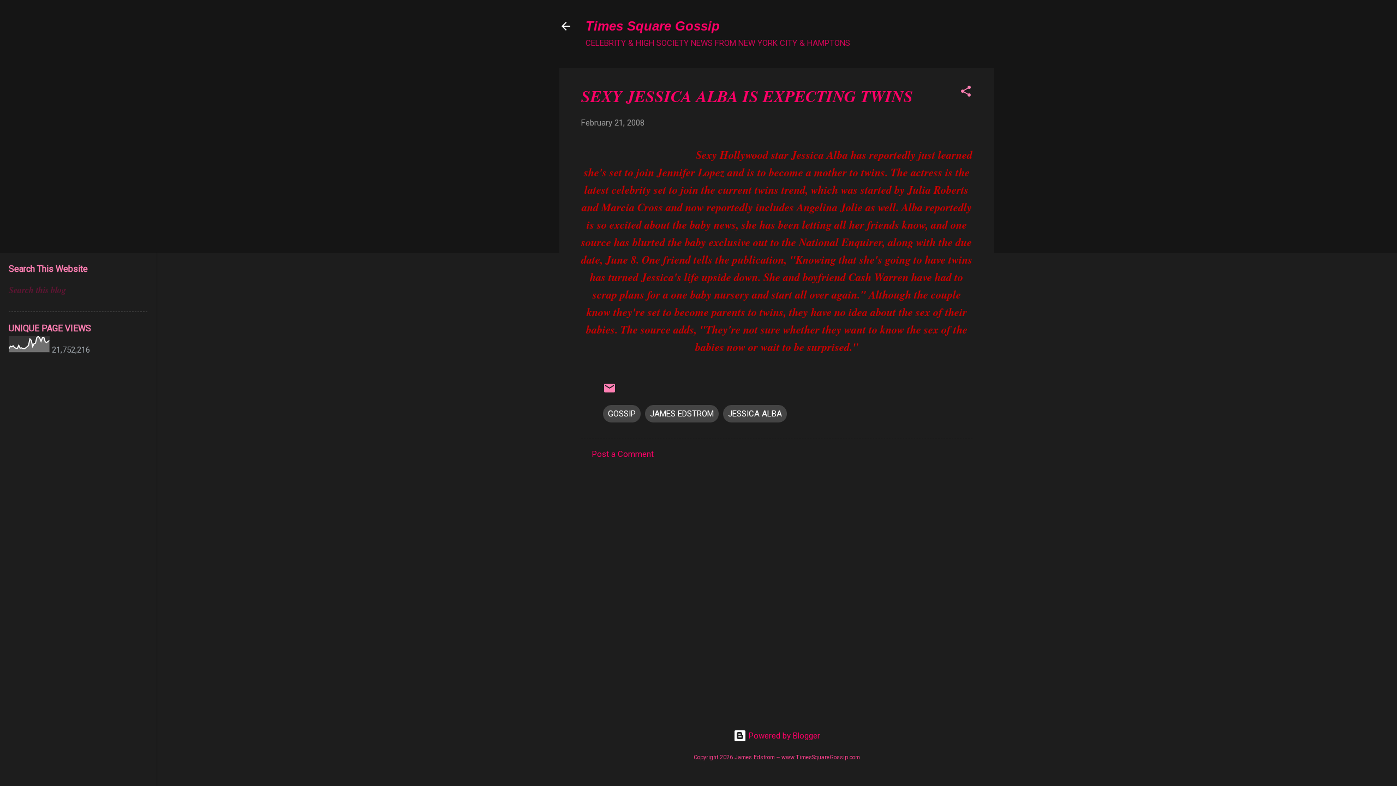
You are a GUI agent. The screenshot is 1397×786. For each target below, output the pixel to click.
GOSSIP (622, 414)
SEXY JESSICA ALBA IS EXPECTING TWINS (747, 96)
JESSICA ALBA (755, 414)
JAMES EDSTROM (682, 414)
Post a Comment (623, 454)
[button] (965, 93)
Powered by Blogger (783, 736)
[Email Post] (609, 392)
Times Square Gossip (653, 26)
